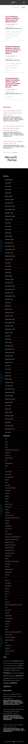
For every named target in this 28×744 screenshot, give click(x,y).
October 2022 (9, 326)
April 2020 (8, 409)
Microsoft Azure (14, 128)
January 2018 (9, 425)
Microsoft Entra (11, 113)
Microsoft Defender (10, 545)
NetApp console (13, 673)
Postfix (7, 580)
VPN (6, 642)
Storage (7, 613)
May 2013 (8, 432)
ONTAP (5, 676)
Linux (15, 141)
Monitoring (8, 555)
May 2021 (8, 372)
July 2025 (8, 223)
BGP (6, 460)
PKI (5, 577)
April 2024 (8, 272)
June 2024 (8, 266)
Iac (11, 670)
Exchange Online (12, 668)
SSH (10, 680)
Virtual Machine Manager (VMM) (13, 632)
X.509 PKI (7, 653)
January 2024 (9, 282)
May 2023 (8, 302)
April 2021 (8, 375)
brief (6, 466)
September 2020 (10, 399)
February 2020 (9, 415)
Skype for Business (19, 678)
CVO (16, 665)
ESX (18, 665)
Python (7, 588)
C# (5, 468)
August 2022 (8, 332)
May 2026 (8, 189)
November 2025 (10, 209)
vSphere (7, 686)
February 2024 (9, 279)
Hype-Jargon (8, 507)
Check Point (8, 474)
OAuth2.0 (19, 113)
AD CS (4, 110)
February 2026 (9, 199)
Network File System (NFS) (11, 561)
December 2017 (10, 429)
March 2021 (8, 379)
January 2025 (9, 243)
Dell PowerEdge (9, 477)
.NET (6, 439)
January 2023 (9, 316)
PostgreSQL (8, 583)
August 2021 (8, 362)
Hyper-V (7, 509)
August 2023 (8, 299)
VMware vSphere (9, 640)
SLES (15, 143)
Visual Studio (8, 634)
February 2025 (9, 239)
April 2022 (8, 339)
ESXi (20, 665)
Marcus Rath (11, 24)
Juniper (7, 523)
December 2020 (10, 389)
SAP (6, 596)
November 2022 (10, 322)
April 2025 (8, 233)
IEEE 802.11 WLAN (9, 515)
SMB (8, 680)
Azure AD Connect (6, 663)
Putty (10, 678)
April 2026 (8, 193)
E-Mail (6, 482)
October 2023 (9, 292)
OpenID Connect (7, 115)
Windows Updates (9, 651)
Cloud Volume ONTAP (9, 665)
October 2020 (9, 395)
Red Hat (7, 591)
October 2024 (9, 252)
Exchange (7, 485)
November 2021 (10, 352)
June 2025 (8, 226)
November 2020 (10, 392)
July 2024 (8, 262)
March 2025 (8, 236)
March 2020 (8, 412)
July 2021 (8, 366)
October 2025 (9, 213)
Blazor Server (8, 463)
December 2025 (10, 206)
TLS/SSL (7, 623)
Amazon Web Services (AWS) (12, 449)
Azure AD (20, 661)
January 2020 (9, 419)
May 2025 (8, 229)
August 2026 (9, 179)
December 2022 (10, 319)
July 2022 (8, 336)
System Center (13, 36)
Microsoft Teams (9, 553)
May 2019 (8, 422)
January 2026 (9, 203)
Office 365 (21, 673)
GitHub (7, 498)
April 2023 (8, 306)
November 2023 (10, 289)
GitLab (6, 501)
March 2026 (8, 196)
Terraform (8, 621)
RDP (12, 678)
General (13, 31)
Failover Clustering (10, 488)
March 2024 (8, 276)
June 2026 (8, 186)
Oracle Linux (8, 572)
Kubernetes (8, 526)
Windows (8, 38)
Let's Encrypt (8, 528)
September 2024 (10, 256)
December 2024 (10, 246)
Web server (8, 645)
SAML (15, 678)
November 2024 (10, 249)
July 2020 (8, 405)
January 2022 (9, 346)
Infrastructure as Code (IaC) (12, 517)
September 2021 (10, 359)
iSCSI (17, 670)
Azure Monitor (9, 458)
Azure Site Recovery (14, 663)
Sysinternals (8, 615)
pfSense (5, 143)
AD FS (8, 31)
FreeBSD (7, 493)
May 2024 (8, 269)
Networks (20, 141)
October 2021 (9, 356)
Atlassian (7, 452)
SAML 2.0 (7, 594)
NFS (18, 673)
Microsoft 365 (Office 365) (11, 539)
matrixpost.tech (16, 7)
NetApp (7, 558)
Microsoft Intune (9, 550)
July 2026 (8, 183)
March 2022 (8, 342)
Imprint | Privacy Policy (18, 741)
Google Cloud (8, 504)
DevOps (7, 479)
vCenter (6, 683)
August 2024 (8, 259)
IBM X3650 (7, 512)
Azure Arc (7, 455)
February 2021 (9, 382)
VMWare (13, 683)
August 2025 (8, 219)
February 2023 (9, 312)
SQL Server (8, 610)
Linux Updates (8, 534)
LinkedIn (14, 152)
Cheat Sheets (8, 471)
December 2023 (10, 286)
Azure (16, 661)
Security (10, 143)
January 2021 (9, 385)
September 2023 (10, 296)
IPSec (14, 670)
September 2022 (10, 329)
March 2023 (8, 309)
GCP (18, 668)
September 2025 (10, 216)
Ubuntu (7, 626)
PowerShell (8, 585)
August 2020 (9, 402)
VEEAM (6, 629)
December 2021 (10, 349)
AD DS (8, 110)
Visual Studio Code (10, 637)
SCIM (6, 599)
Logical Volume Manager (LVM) (13, 536)
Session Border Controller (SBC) (13, 604)
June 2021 (8, 369)
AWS (12, 661)
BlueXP (22, 663)
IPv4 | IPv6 (10, 141)
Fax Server (7, 490)
